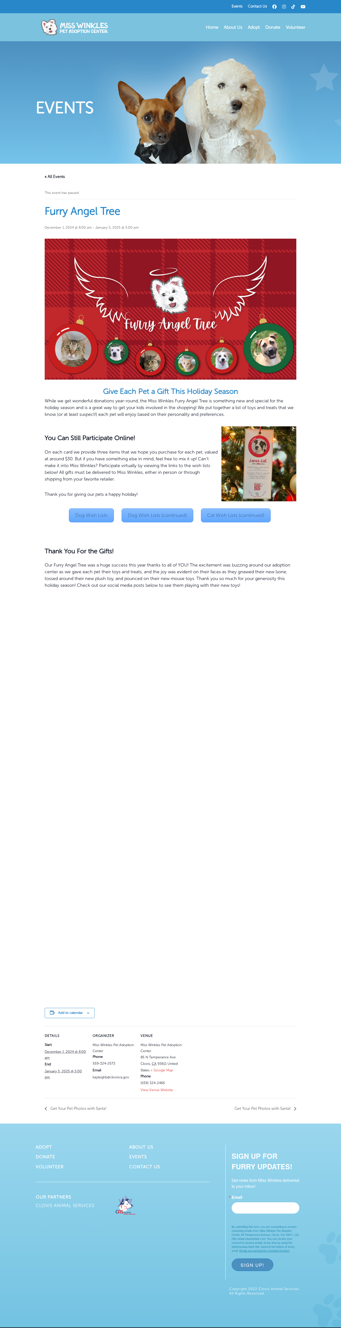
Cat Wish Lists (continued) (235, 515)
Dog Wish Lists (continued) (157, 515)
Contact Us (257, 6)
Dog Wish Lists (91, 515)
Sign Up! (252, 1265)
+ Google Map (162, 1070)
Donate (272, 27)
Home (212, 27)
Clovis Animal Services (65, 1205)
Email (237, 1197)
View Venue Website (157, 1090)
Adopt (254, 27)
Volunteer (295, 27)
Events (237, 6)
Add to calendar (70, 1013)
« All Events (55, 176)
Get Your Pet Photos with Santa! (77, 1108)
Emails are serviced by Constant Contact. (264, 1251)
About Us (233, 27)
